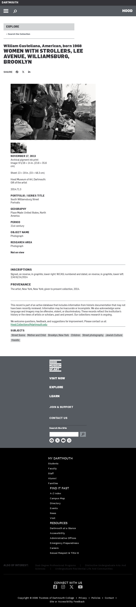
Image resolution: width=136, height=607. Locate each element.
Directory (55, 503)
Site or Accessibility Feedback (67, 601)
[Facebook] (55, 586)
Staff (51, 473)
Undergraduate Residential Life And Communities (84, 568)
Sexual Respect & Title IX (64, 553)
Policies (95, 597)
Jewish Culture (114, 335)
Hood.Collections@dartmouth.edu (29, 324)
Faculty (52, 468)
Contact (109, 597)
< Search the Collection (18, 34)
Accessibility (57, 533)
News (53, 513)
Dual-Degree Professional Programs (55, 565)
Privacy (83, 597)
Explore (12, 26)
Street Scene (18, 335)
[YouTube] (80, 586)
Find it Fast (59, 488)
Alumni (52, 478)
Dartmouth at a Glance (63, 528)
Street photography (93, 335)
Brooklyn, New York (58, 335)
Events (54, 508)
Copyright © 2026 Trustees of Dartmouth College (46, 597)
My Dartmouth (60, 458)
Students (53, 463)
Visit (52, 518)
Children (75, 335)
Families (53, 483)
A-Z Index (55, 493)
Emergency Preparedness (64, 543)
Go (83, 434)
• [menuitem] (76, 597)
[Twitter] (71, 586)
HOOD (127, 10)
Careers (54, 548)
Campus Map (57, 498)
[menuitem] (68, 471)
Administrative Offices (63, 538)
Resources (58, 523)
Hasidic (15, 340)
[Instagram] (63, 586)
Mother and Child (36, 335)
